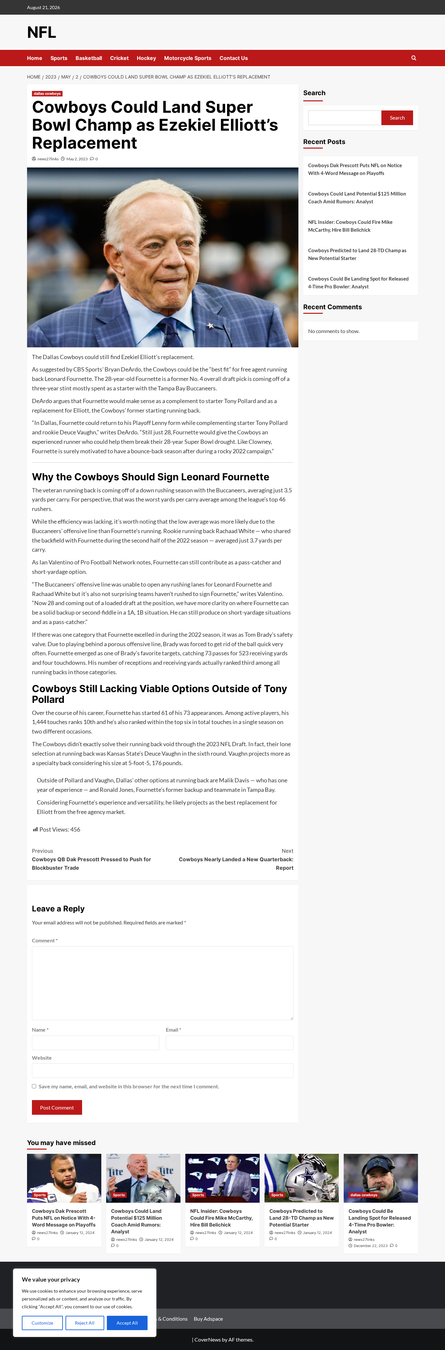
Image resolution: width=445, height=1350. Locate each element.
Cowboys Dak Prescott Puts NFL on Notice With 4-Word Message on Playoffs (355, 169)
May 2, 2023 (77, 158)
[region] (84, 1303)
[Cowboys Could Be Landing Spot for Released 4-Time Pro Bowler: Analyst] (381, 1178)
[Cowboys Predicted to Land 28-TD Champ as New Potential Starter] (302, 1178)
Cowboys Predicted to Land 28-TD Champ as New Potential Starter (357, 254)
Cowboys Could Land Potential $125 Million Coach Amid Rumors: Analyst (357, 197)
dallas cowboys (47, 93)
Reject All (84, 1323)
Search (314, 93)
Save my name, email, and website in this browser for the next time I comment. (129, 1086)
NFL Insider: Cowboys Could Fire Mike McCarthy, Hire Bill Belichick (350, 226)
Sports (58, 58)
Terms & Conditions (166, 1318)
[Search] (414, 58)
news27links (48, 158)
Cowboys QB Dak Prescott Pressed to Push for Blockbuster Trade (91, 859)
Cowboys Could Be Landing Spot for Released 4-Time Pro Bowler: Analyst (358, 282)
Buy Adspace (208, 1318)
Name (40, 1029)
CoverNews (207, 1339)
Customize (42, 1323)
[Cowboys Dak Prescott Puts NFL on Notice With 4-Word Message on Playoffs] (64, 1178)
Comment (45, 940)
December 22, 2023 (371, 1245)
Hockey (146, 58)
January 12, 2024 (79, 1232)
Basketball (89, 58)
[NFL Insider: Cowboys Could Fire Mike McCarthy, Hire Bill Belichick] (222, 1178)
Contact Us (234, 58)
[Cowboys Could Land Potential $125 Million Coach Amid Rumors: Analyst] (143, 1178)
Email (173, 1029)
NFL (41, 32)
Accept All (127, 1323)
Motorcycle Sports (187, 58)
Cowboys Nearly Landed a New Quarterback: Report (236, 859)
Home (34, 58)
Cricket (119, 58)
